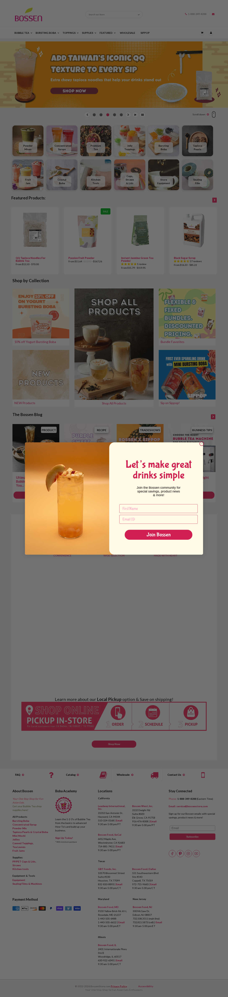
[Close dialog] (201, 443)
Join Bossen (159, 535)
